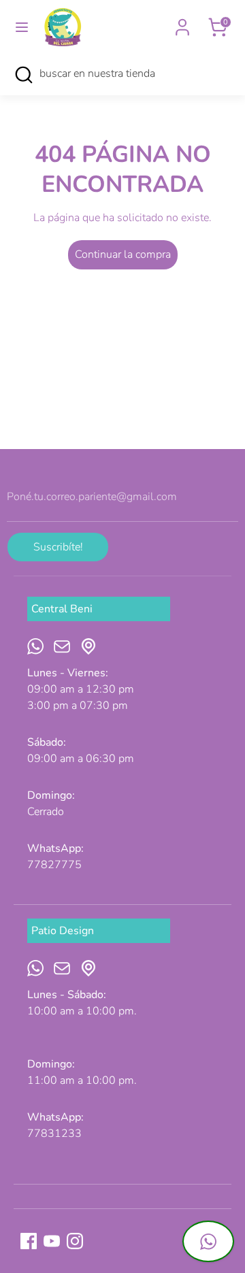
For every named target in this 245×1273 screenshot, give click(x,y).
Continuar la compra (123, 254)
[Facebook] (28, 1241)
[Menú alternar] (21, 27)
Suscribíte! (58, 547)
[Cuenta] (182, 21)
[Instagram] (75, 1241)
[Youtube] (52, 1241)
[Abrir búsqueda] (23, 74)
